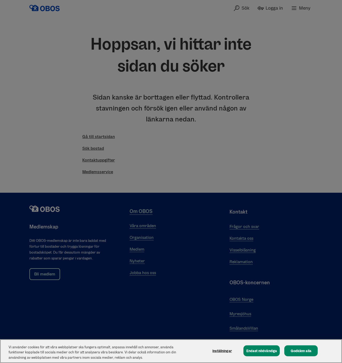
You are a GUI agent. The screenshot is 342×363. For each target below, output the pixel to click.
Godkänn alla (301, 351)
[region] (171, 351)
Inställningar (222, 351)
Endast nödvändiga (261, 351)
